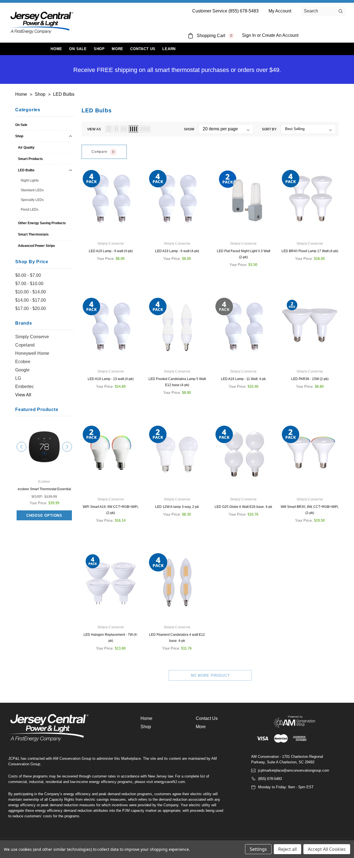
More (117, 49)
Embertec (24, 386)
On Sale (21, 125)
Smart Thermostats (33, 234)
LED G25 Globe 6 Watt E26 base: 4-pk (243, 507)
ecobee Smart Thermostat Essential (44, 489)
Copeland (25, 345)
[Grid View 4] (133, 129)
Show (189, 129)
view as (94, 129)
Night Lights (30, 180)
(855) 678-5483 (270, 779)
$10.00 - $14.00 (30, 292)
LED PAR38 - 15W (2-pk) (310, 379)
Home (146, 718)
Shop (99, 49)
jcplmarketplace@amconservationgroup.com (293, 770)
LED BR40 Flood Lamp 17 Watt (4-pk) (310, 251)
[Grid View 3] (123, 129)
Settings (258, 849)
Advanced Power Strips (36, 246)
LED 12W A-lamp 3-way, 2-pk (177, 507)
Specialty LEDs (32, 200)
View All (23, 394)
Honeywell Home (32, 353)
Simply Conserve (32, 336)
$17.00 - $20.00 (30, 308)
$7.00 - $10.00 (29, 283)
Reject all (287, 849)
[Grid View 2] (116, 129)
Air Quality (26, 147)
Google (22, 370)
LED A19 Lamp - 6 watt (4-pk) (177, 251)
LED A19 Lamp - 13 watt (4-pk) (111, 379)
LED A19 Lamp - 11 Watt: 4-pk (243, 379)
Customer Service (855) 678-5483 (225, 11)
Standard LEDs (32, 190)
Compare (103, 152)
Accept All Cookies (327, 849)
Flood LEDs (29, 209)
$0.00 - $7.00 (28, 275)
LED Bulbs (26, 170)
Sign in (249, 35)
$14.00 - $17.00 (30, 300)
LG (18, 378)
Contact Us (207, 718)
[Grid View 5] (144, 129)
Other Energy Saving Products (42, 223)
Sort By (269, 129)
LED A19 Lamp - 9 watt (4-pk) (111, 251)
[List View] (108, 129)
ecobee (22, 361)
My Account (280, 11)
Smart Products (30, 159)
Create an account (280, 35)
